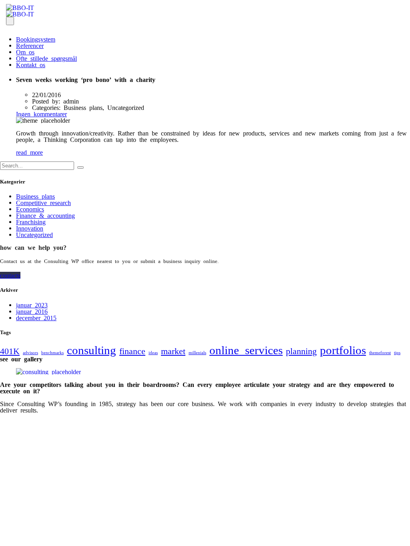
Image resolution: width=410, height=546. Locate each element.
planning (301, 350)
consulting (91, 349)
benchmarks (52, 352)
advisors (30, 352)
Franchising (31, 221)
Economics (30, 208)
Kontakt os (30, 64)
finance (132, 350)
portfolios (343, 349)
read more (29, 152)
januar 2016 (32, 311)
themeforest (380, 352)
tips (397, 352)
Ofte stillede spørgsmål (46, 58)
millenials (197, 352)
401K (10, 350)
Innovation (29, 228)
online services (246, 349)
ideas (153, 352)
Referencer (30, 45)
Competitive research (43, 202)
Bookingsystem (35, 39)
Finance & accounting (45, 215)
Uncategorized (34, 234)
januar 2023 (32, 304)
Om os (25, 51)
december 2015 (36, 317)
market (173, 350)
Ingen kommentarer (41, 113)
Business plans (35, 196)
